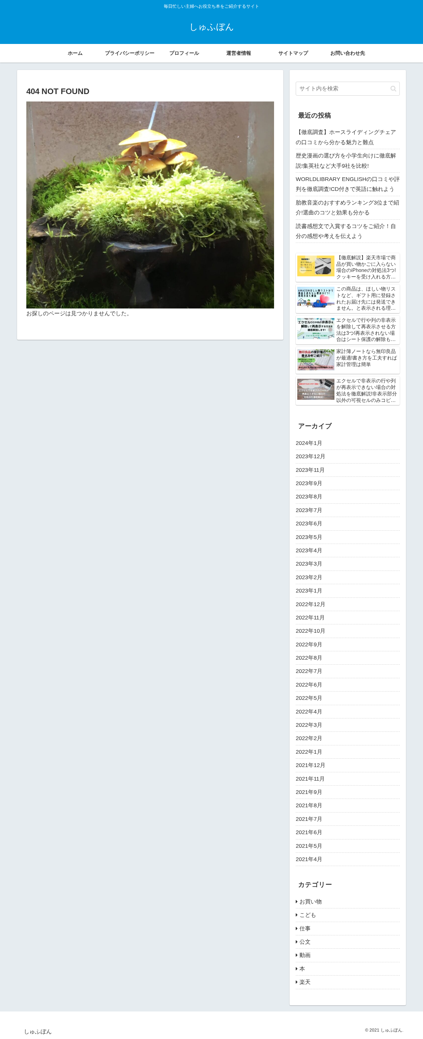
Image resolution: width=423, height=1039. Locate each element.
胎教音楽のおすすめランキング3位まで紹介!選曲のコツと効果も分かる (347, 208)
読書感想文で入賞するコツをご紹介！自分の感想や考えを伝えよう (346, 231)
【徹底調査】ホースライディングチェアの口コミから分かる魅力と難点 (346, 137)
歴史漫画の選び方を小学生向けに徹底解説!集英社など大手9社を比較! (346, 161)
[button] (393, 88)
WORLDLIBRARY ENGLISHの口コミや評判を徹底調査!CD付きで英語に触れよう (348, 184)
